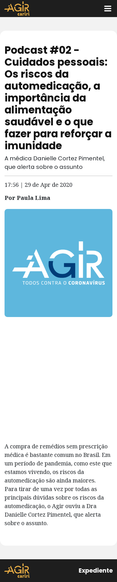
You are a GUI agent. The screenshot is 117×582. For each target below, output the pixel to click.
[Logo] (17, 8)
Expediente (96, 570)
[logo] (17, 571)
